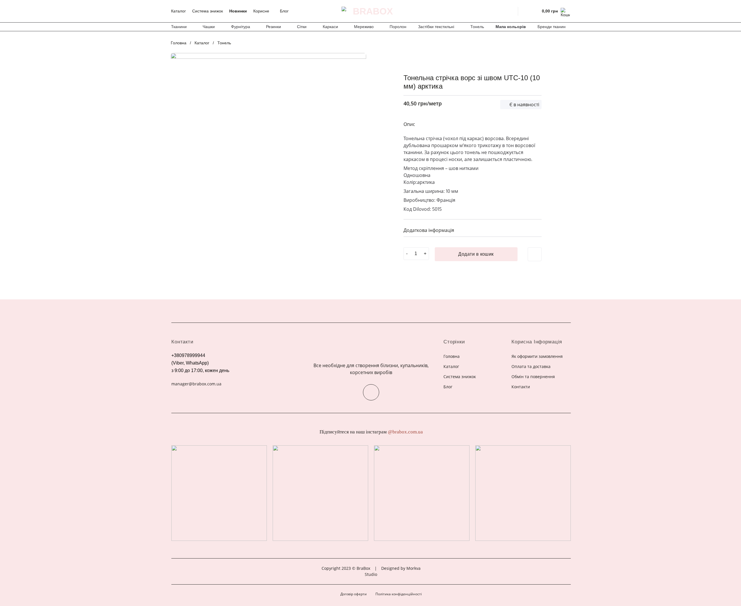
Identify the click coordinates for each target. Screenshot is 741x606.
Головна (178, 43)
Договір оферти (353, 594)
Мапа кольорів (511, 26)
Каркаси (330, 26)
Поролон (398, 26)
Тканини (179, 26)
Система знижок (207, 11)
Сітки (302, 26)
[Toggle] (535, 229)
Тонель (477, 26)
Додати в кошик (476, 254)
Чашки (209, 26)
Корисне (261, 11)
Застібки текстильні (436, 26)
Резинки (273, 26)
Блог (284, 11)
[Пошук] (509, 11)
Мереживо (364, 26)
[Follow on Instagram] (371, 392)
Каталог (178, 11)
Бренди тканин (552, 26)
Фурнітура (240, 26)
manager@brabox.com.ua (196, 384)
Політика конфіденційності (398, 594)
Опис (409, 124)
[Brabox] (370, 11)
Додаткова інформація (428, 230)
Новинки (238, 11)
